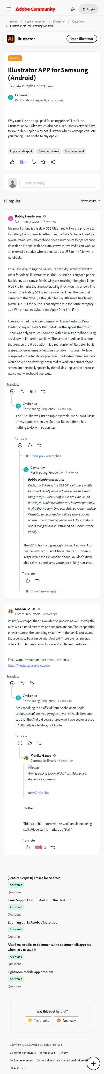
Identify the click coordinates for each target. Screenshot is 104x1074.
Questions (78, 21)
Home (13, 21)
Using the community (23, 1052)
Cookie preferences (21, 1060)
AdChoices (20, 1068)
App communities (35, 21)
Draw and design (48, 151)
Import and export (21, 151)
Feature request (74, 151)
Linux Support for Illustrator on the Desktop (39, 900)
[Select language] (73, 9)
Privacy (63, 1052)
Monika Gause (25, 609)
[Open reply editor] (52, 183)
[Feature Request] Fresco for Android (34, 878)
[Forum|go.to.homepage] (35, 9)
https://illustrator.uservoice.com (29, 665)
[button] (9, 10)
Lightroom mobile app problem (30, 972)
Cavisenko (22, 95)
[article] (52, 304)
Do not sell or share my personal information (64, 1060)
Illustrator (59, 21)
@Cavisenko (40, 793)
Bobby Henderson (28, 216)
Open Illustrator (81, 39)
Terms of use (47, 1052)
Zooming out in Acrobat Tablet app (33, 922)
